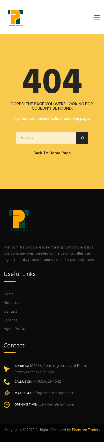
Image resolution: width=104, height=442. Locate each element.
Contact (10, 312)
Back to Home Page (52, 153)
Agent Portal (14, 329)
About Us (11, 303)
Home (9, 294)
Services (10, 320)
